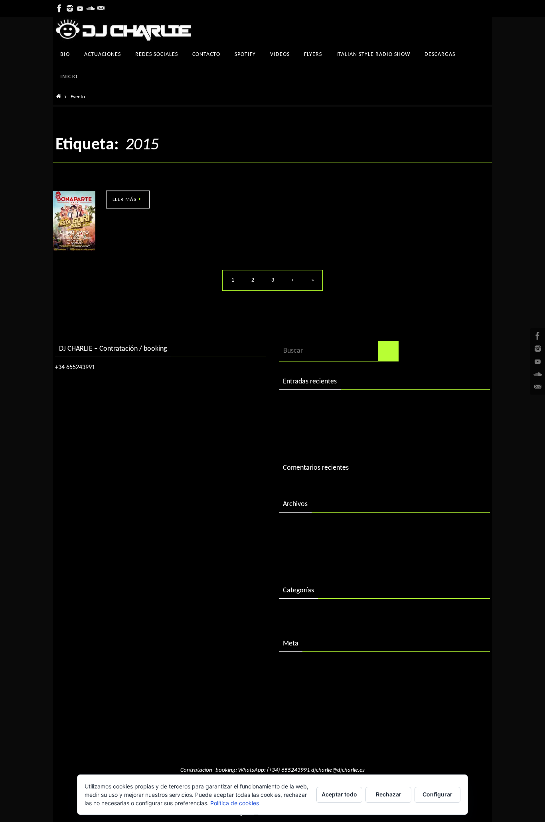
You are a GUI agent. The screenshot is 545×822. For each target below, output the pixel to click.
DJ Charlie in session (312, 404)
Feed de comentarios (313, 699)
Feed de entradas (308, 683)
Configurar (437, 794)
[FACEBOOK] (59, 8)
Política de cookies (234, 803)
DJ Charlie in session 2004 (320, 421)
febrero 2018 (302, 527)
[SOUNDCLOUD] (90, 8)
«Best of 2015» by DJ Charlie (324, 437)
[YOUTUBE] (80, 8)
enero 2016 (299, 560)
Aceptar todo (339, 794)
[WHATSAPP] (101, 8)
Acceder (294, 666)
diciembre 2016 (305, 543)
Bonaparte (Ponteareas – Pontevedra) (108, 181)
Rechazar (388, 794)
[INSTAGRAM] (69, 8)
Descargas (297, 613)
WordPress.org (304, 716)
